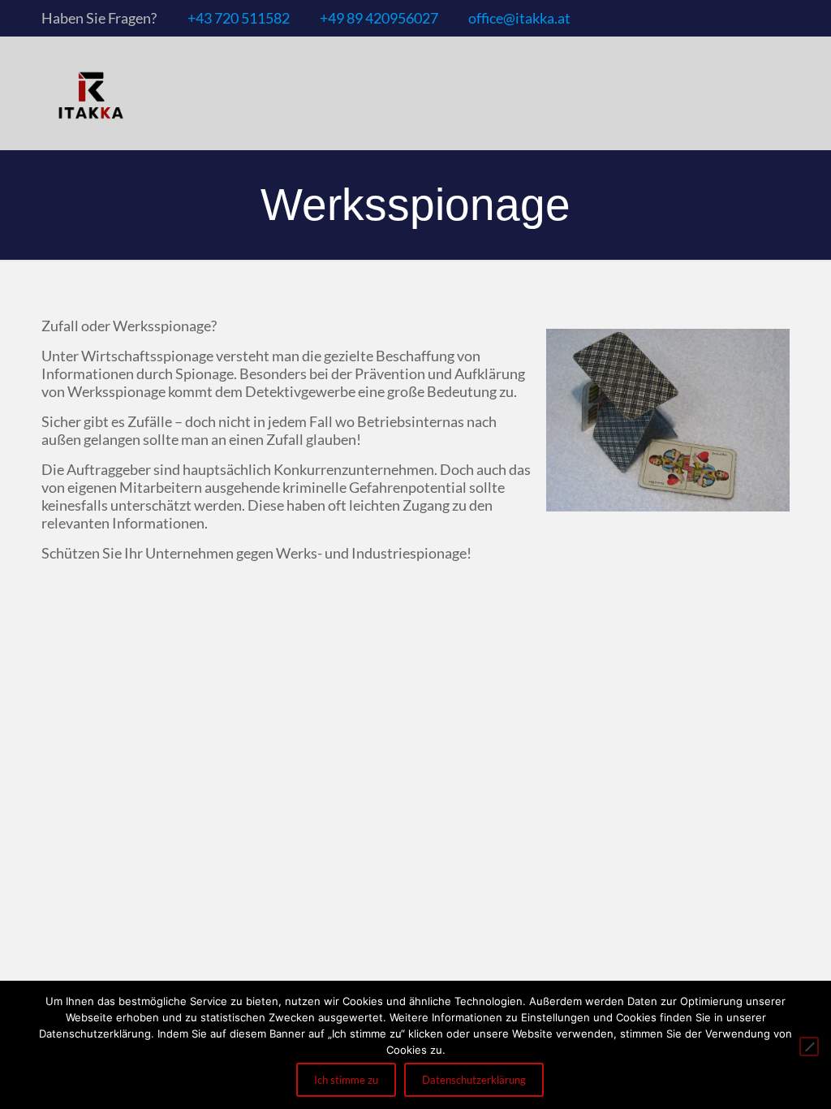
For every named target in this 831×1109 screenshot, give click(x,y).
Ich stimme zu (346, 1079)
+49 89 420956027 (379, 18)
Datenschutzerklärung (474, 1079)
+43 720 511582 (238, 18)
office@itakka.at (519, 18)
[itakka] (90, 93)
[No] (809, 1046)
